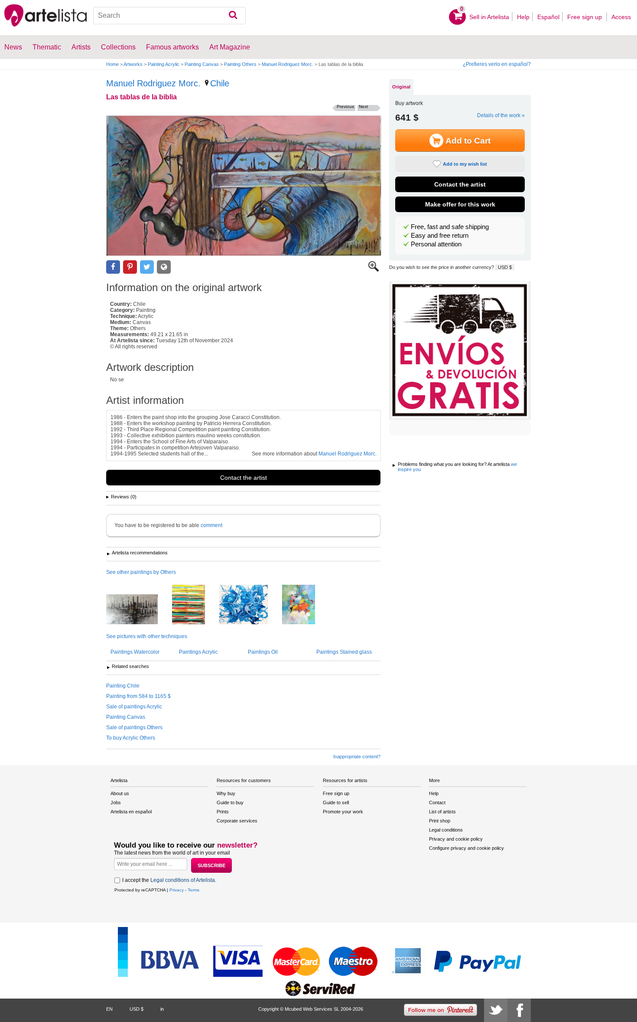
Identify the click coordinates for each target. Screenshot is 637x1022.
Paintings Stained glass (344, 652)
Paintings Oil (263, 652)
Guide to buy (230, 802)
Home (112, 64)
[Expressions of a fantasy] (250, 605)
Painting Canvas (202, 64)
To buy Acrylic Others (130, 738)
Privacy (176, 890)
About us (119, 793)
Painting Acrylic (163, 64)
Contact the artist (243, 477)
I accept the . (169, 880)
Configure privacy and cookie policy (466, 848)
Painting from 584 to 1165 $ (138, 696)
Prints (223, 811)
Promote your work (343, 811)
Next (363, 106)
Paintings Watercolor (134, 652)
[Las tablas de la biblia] (244, 186)
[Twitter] (495, 1010)
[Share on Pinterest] (130, 267)
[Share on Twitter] (147, 267)
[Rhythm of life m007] (305, 605)
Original (401, 86)
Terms (193, 890)
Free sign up (585, 16)
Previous (345, 106)
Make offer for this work (460, 204)
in (162, 1009)
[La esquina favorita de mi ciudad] (138, 610)
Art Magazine (229, 47)
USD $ (505, 267)
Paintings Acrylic (198, 652)
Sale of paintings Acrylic (134, 707)
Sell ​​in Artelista (489, 16)
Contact (437, 802)
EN (109, 1009)
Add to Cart (468, 140)
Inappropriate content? (356, 756)
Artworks (133, 64)
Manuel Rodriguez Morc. (287, 64)
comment (211, 525)
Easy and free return (439, 235)
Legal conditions (446, 829)
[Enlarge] (373, 270)
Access (621, 16)
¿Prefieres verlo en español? (497, 64)
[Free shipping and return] (460, 350)
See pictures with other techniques (146, 636)
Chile (219, 83)
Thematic (46, 47)
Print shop (439, 820)
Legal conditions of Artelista (182, 880)
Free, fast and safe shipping (450, 226)
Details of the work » (501, 115)
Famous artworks (172, 47)
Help (523, 16)
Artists (81, 47)
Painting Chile (123, 686)
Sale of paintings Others (134, 727)
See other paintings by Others (141, 572)
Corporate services (237, 820)
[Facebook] (519, 1010)
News (13, 47)
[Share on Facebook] (113, 267)
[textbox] (169, 15)
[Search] (233, 15)
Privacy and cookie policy (456, 839)
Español (548, 16)
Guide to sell (336, 802)
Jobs (115, 802)
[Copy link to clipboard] (164, 267)
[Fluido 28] (195, 605)
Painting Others (240, 64)
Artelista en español (131, 811)
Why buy (226, 793)
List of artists (442, 811)
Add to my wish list (465, 164)
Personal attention (436, 244)
